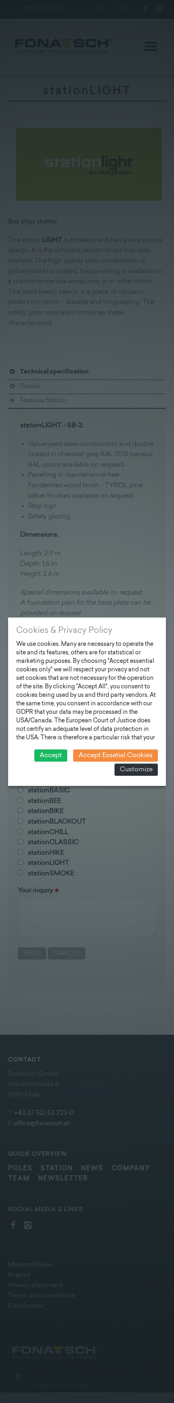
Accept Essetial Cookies (116, 755)
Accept (51, 755)
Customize (136, 769)
